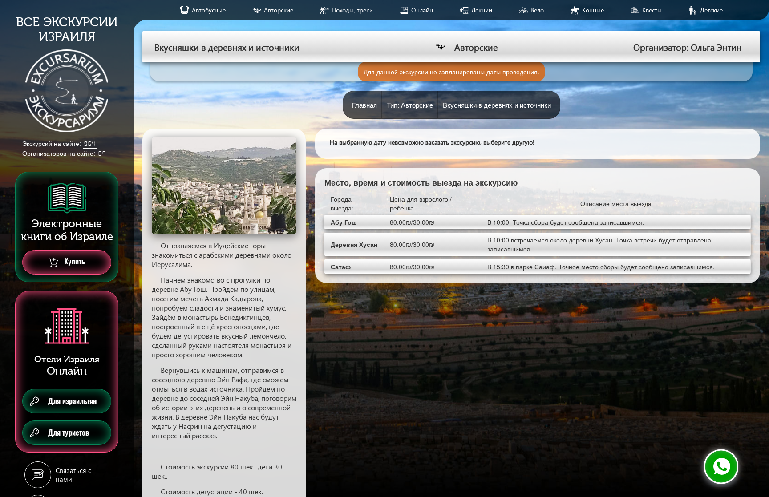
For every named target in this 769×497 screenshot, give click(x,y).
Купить (73, 261)
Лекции (481, 10)
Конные (593, 10)
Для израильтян (72, 401)
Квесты (652, 10)
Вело (537, 10)
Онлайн (422, 10)
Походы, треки (352, 10)
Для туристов (68, 432)
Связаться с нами (73, 475)
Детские (711, 10)
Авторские (278, 10)
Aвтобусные (209, 10)
